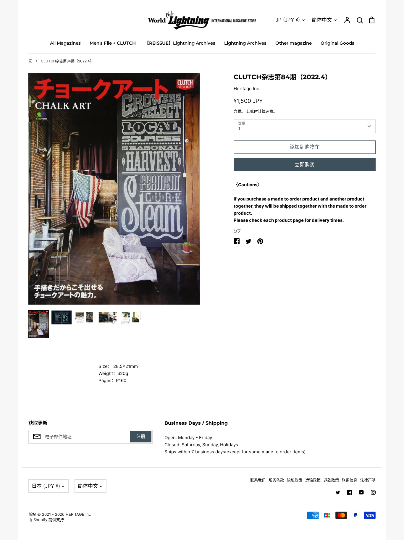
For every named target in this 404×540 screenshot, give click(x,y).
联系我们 (258, 480)
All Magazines (65, 43)
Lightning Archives (245, 43)
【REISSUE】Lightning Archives (180, 43)
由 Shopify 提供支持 (46, 519)
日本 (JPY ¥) (46, 486)
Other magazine (293, 43)
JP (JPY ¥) (288, 20)
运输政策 (313, 480)
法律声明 (368, 480)
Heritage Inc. (247, 88)
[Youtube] (361, 492)
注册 (140, 436)
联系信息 (349, 480)
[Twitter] (338, 492)
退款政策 (331, 480)
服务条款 (276, 480)
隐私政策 (294, 480)
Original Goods (337, 43)
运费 (269, 111)
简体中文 (322, 20)
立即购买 (305, 165)
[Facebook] (349, 492)
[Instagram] (373, 492)
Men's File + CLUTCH (113, 43)
